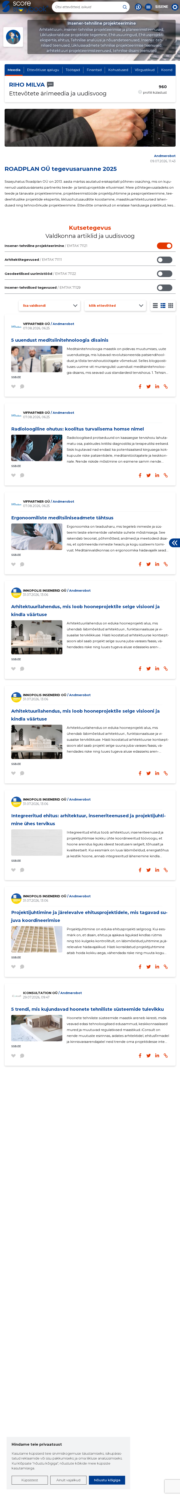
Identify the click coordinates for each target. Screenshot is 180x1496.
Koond (166, 70)
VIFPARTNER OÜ (48, 324)
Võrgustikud (145, 70)
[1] (155, 305)
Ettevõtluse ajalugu (43, 70)
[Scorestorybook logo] (25, 7)
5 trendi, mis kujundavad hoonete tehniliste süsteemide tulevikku (87, 1009)
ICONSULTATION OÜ (52, 993)
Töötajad (73, 70)
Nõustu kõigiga (107, 1480)
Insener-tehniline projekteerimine (46, 246)
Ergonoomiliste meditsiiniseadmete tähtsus (62, 517)
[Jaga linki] (165, 386)
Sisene (161, 7)
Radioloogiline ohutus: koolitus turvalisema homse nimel (77, 429)
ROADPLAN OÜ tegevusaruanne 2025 (61, 168)
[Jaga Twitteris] (148, 386)
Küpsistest (29, 1480)
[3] (163, 305)
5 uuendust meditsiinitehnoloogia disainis (59, 340)
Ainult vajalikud (68, 1480)
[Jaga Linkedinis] (157, 386)
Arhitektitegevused (33, 259)
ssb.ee (16, 377)
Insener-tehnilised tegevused (43, 287)
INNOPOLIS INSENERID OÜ (57, 591)
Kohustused (118, 70)
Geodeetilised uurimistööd (40, 274)
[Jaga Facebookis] (140, 386)
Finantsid (94, 70)
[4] (170, 305)
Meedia (14, 70)
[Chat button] (138, 7)
